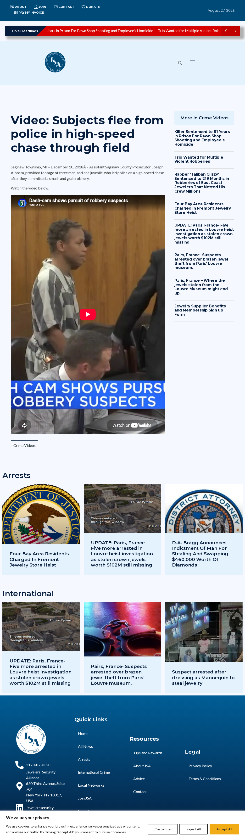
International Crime (94, 772)
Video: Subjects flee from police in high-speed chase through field (87, 134)
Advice (139, 778)
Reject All (193, 829)
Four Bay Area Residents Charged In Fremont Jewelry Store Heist (202, 208)
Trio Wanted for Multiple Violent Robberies (184, 30)
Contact (140, 791)
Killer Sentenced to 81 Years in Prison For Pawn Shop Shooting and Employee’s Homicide (202, 138)
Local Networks (91, 785)
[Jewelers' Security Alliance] (60, 62)
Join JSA (85, 798)
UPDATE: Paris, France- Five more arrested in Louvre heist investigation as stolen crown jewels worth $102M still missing (204, 233)
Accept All (224, 829)
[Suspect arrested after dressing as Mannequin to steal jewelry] (204, 647)
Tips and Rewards (147, 752)
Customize (163, 829)
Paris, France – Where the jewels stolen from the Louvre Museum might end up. (201, 286)
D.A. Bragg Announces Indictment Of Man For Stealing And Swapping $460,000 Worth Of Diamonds (200, 553)
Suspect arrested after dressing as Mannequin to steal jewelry (203, 677)
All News (85, 746)
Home (83, 733)
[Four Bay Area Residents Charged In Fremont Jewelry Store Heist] (41, 529)
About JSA (142, 765)
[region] (122, 825)
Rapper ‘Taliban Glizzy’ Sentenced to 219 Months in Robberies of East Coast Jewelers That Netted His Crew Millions (201, 183)
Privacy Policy (200, 765)
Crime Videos (24, 445)
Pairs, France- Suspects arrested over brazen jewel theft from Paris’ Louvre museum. (201, 261)
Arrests (84, 759)
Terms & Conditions (205, 778)
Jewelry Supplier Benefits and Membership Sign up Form (200, 310)
